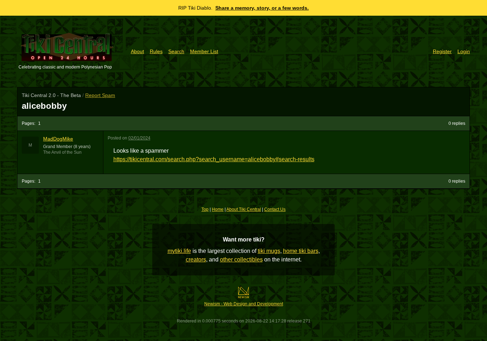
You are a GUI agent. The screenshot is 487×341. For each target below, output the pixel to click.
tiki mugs (269, 251)
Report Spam (100, 95)
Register (442, 51)
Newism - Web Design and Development (243, 303)
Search (176, 51)
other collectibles (241, 259)
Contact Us (275, 209)
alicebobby (44, 106)
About (137, 51)
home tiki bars (300, 251)
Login (463, 51)
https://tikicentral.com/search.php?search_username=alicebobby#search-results (213, 159)
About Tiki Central (243, 209)
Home (218, 209)
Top (205, 209)
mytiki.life (179, 251)
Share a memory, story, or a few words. (262, 8)
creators (196, 259)
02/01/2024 (139, 138)
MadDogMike (58, 139)
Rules (156, 51)
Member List (204, 51)
